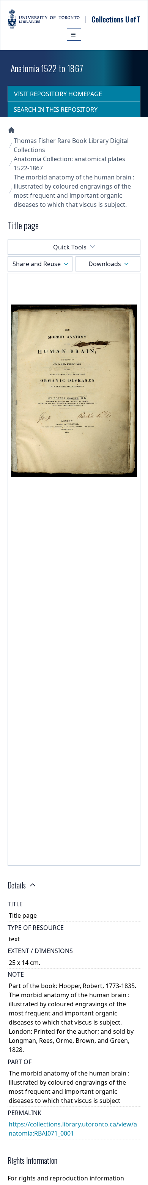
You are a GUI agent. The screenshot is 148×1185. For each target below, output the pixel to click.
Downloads (104, 264)
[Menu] (74, 35)
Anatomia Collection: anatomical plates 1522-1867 (69, 163)
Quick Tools (70, 247)
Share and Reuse (37, 264)
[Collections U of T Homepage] (11, 130)
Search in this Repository (56, 109)
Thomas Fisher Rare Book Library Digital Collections (71, 145)
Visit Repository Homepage (58, 94)
